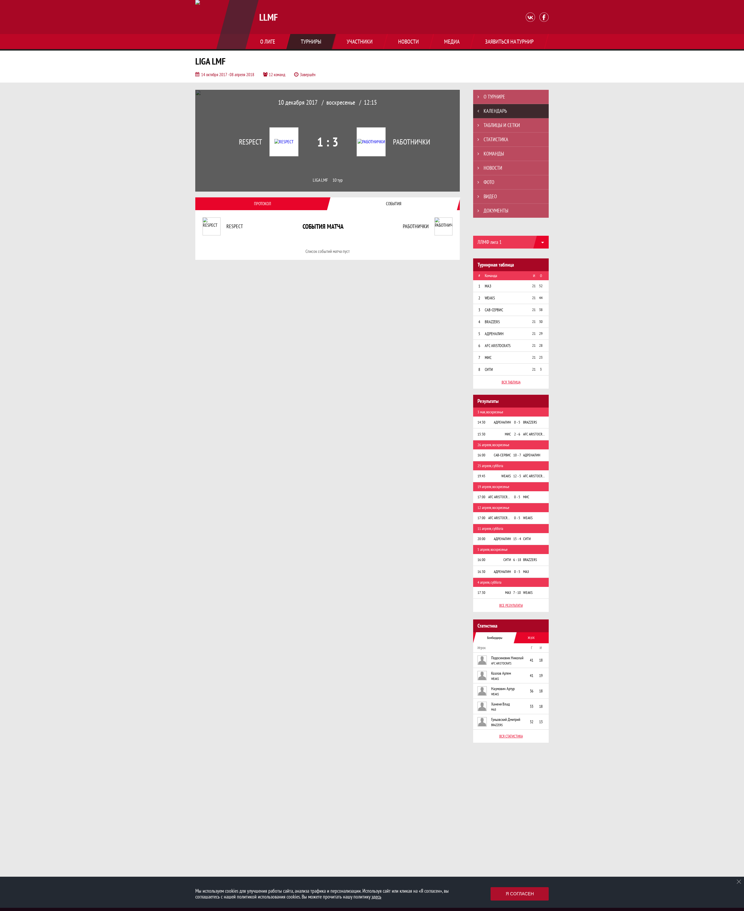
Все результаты (511, 605)
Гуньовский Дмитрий (505, 719)
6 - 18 (517, 559)
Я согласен (520, 893)
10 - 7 (517, 455)
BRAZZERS (497, 725)
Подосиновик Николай (507, 657)
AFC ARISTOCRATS (501, 663)
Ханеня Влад (500, 704)
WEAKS (495, 679)
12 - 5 (517, 476)
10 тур (337, 180)
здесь (376, 896)
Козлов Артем (501, 673)
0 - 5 (517, 422)
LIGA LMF (320, 180)
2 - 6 (517, 434)
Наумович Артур (503, 688)
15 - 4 (517, 538)
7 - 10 (517, 592)
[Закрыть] (739, 881)
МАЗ (493, 710)
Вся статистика (511, 736)
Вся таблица (511, 382)
